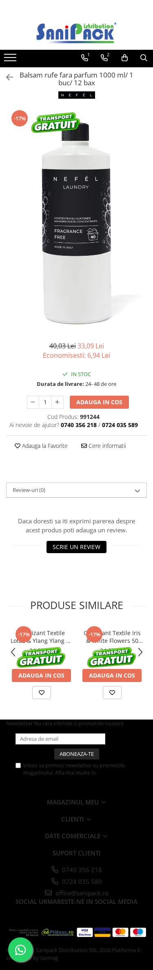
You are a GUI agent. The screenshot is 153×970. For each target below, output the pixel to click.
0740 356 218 (81, 870)
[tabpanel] (76, 221)
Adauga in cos (99, 402)
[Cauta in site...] (144, 58)
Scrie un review (76, 547)
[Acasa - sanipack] (77, 33)
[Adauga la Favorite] (41, 692)
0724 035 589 (81, 881)
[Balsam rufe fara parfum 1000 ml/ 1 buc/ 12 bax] (76, 221)
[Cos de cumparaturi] (124, 58)
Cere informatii (106, 446)
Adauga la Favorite (44, 446)
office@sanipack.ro (81, 893)
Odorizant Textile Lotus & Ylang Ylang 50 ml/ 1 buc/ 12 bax (42, 636)
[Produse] (11, 60)
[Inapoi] (6, 77)
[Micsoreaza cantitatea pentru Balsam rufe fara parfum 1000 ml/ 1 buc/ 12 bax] (33, 402)
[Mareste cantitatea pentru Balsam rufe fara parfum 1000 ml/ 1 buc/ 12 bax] (57, 402)
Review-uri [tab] (29, 490)
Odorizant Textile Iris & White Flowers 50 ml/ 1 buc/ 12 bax (112, 636)
